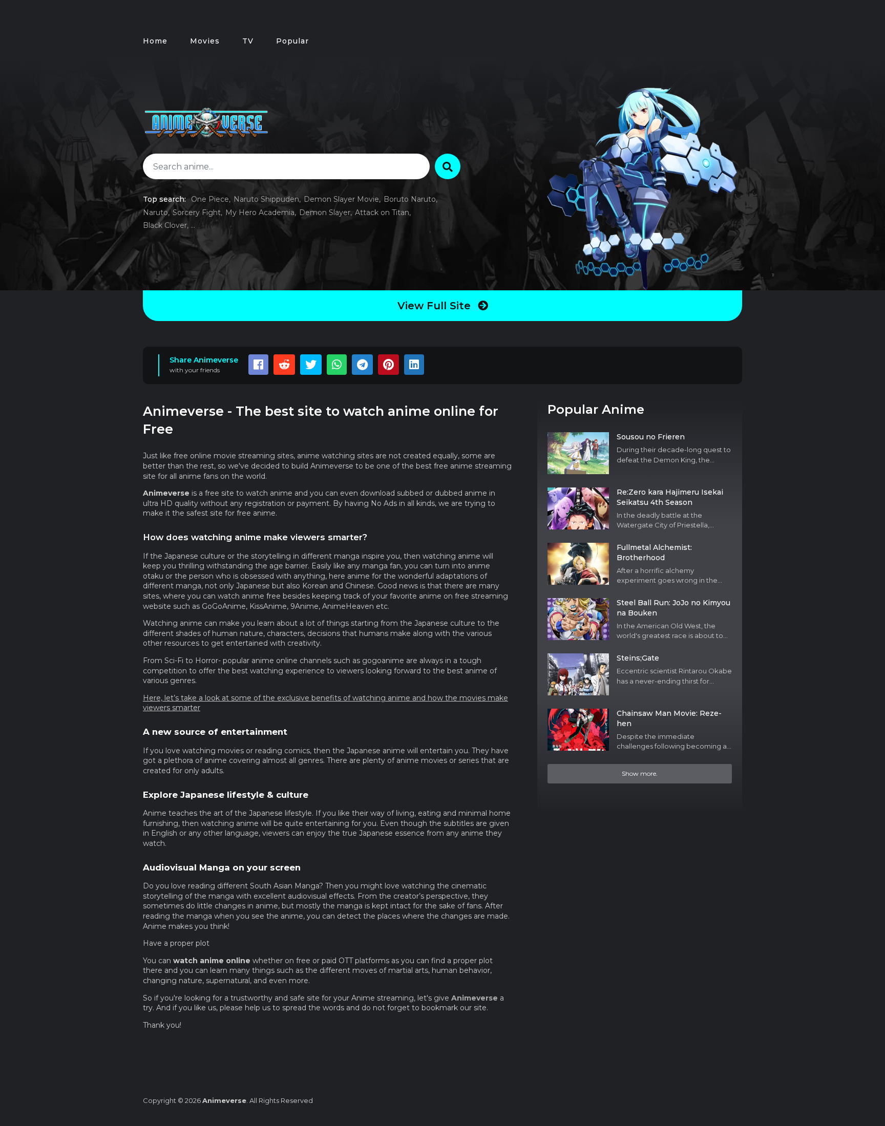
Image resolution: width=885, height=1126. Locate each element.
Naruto (155, 212)
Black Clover (165, 225)
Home (155, 41)
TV (248, 41)
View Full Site (435, 306)
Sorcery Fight (197, 212)
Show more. (640, 773)
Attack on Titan (382, 212)
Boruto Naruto (410, 199)
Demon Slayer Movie (341, 199)
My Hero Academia (259, 212)
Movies (205, 41)
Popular (292, 41)
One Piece (210, 199)
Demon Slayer (324, 212)
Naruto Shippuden (266, 199)
